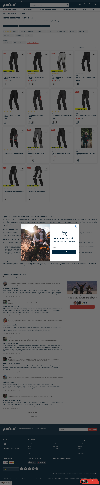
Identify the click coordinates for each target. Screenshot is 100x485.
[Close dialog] (76, 226)
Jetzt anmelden (64, 252)
